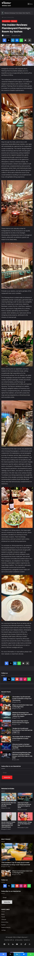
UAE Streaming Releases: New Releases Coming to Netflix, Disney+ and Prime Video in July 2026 (22, 755)
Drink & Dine (10, 17)
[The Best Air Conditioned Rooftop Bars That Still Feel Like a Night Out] (6, 731)
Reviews (14, 21)
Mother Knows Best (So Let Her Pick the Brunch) (8, 804)
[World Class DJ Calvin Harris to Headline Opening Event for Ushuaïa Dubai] (8, 816)
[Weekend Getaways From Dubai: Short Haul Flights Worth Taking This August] (6, 715)
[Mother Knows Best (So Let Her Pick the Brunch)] (8, 797)
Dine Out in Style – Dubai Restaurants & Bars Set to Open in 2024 (24, 805)
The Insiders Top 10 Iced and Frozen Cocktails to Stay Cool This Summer (21, 698)
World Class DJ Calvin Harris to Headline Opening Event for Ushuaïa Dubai (8, 824)
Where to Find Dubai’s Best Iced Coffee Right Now (22, 706)
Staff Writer (7, 35)
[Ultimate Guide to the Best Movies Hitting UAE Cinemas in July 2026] (6, 746)
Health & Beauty (5, 927)
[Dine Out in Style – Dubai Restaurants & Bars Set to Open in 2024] (25, 797)
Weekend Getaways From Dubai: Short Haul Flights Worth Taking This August (22, 714)
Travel (3, 917)
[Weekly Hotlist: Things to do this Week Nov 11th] (25, 816)
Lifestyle (3, 919)
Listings (3, 930)
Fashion (3, 924)
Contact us (27, 940)
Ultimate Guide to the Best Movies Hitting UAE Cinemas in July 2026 (21, 746)
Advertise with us (9, 940)
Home (4, 17)
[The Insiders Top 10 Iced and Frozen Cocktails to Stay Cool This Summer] (6, 699)
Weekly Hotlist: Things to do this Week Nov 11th (25, 823)
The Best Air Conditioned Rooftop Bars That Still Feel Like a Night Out (22, 730)
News (2, 914)
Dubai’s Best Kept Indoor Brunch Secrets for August (18, 13)
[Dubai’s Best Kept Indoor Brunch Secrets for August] (6, 723)
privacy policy (18, 940)
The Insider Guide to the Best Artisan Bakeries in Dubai (21, 737)
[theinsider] (6, 3)
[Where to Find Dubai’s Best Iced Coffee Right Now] (6, 707)
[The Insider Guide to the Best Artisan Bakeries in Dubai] (6, 739)
